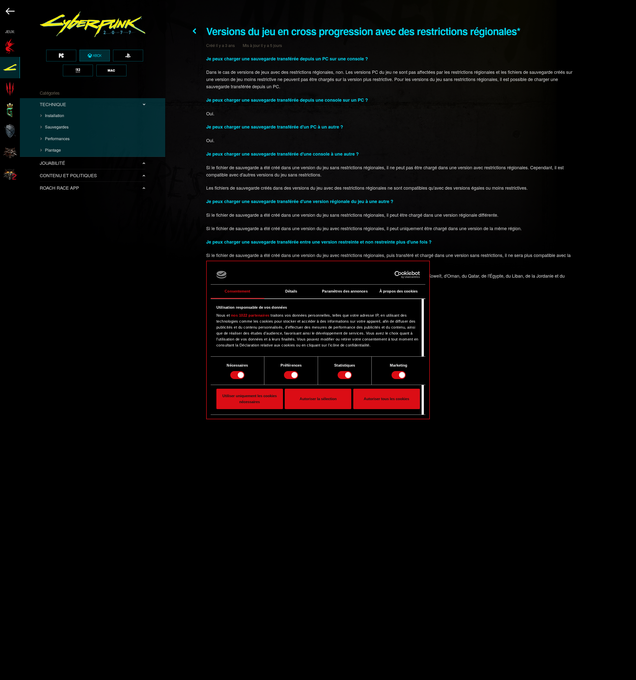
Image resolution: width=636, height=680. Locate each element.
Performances (57, 138)
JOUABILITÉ (52, 163)
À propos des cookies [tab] (398, 291)
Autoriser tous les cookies (386, 399)
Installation (54, 115)
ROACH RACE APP (59, 187)
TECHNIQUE (53, 104)
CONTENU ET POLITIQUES (68, 175)
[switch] (291, 375)
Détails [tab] (291, 291)
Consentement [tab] (237, 291)
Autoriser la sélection (318, 399)
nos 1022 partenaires (250, 315)
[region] (83, 340)
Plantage (53, 150)
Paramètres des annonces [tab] (344, 291)
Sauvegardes (57, 127)
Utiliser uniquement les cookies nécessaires (249, 399)
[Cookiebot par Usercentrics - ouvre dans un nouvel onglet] (398, 274)
